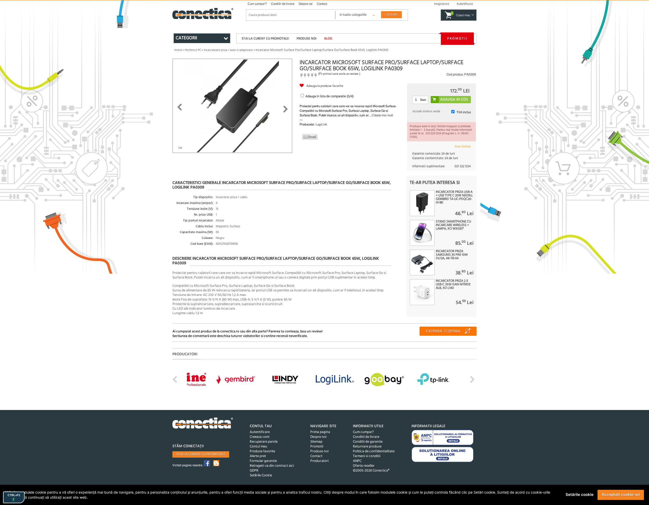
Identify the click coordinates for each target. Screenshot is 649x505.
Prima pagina (320, 432)
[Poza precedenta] (179, 107)
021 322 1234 (463, 166)
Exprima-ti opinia (443, 331)
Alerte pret (258, 456)
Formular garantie (263, 461)
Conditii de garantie (368, 442)
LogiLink (321, 124)
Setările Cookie (261, 475)
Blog (328, 38)
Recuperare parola (264, 442)
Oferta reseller (363, 466)
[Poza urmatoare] (285, 109)
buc (423, 100)
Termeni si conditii (366, 456)
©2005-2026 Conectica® (371, 471)
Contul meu (258, 447)
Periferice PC (193, 50)
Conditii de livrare (282, 3)
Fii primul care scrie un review (338, 73)
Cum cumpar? (257, 3)
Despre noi (306, 3)
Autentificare (260, 432)
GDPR (254, 471)
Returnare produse (367, 447)
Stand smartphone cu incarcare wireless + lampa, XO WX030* (453, 225)
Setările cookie (579, 494)
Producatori (319, 461)
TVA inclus (464, 112)
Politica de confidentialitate (373, 451)
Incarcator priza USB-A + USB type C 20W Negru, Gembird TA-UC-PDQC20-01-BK (454, 197)
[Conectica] (202, 424)
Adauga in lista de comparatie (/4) (329, 96)
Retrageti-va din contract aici (272, 466)
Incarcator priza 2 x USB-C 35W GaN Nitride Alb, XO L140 (453, 284)
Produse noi (306, 38)
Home (178, 50)
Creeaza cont (259, 437)
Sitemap (316, 442)
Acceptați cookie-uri (621, 494)
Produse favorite (262, 451)
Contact (322, 3)
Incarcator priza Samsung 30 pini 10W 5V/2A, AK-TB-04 (452, 255)
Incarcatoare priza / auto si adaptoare (228, 50)
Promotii (457, 38)
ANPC (357, 461)
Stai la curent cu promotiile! (265, 38)
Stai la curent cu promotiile (200, 454)
